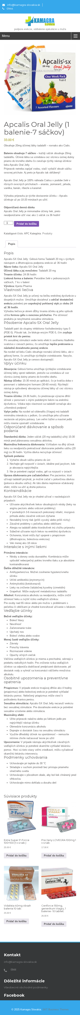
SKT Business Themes (56, 1009)
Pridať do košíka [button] (16, 855)
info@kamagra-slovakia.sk (23, 4)
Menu (6, 36)
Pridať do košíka (27, 223)
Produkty (47, 233)
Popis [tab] (11, 243)
